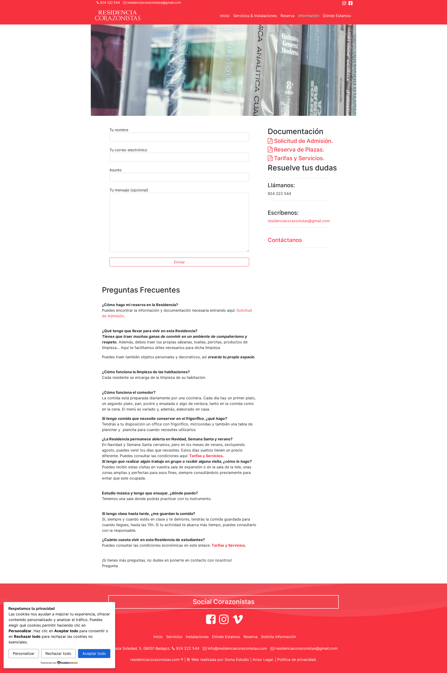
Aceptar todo (94, 653)
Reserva (288, 15)
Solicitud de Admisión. (303, 141)
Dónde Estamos (337, 15)
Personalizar (23, 653)
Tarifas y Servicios (206, 455)
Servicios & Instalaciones (255, 15)
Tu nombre (118, 130)
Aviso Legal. (263, 659)
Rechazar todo (58, 653)
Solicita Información (278, 636)
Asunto (115, 170)
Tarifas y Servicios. (299, 158)
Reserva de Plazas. (298, 149)
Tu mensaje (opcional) (128, 190)
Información (308, 15)
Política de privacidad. (297, 659)
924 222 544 (109, 2)
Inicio (225, 15)
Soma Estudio (237, 659)
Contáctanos (285, 240)
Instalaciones (197, 636)
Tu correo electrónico (128, 150)
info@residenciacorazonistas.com (237, 648)
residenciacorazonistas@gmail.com (153, 2)
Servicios (174, 636)
